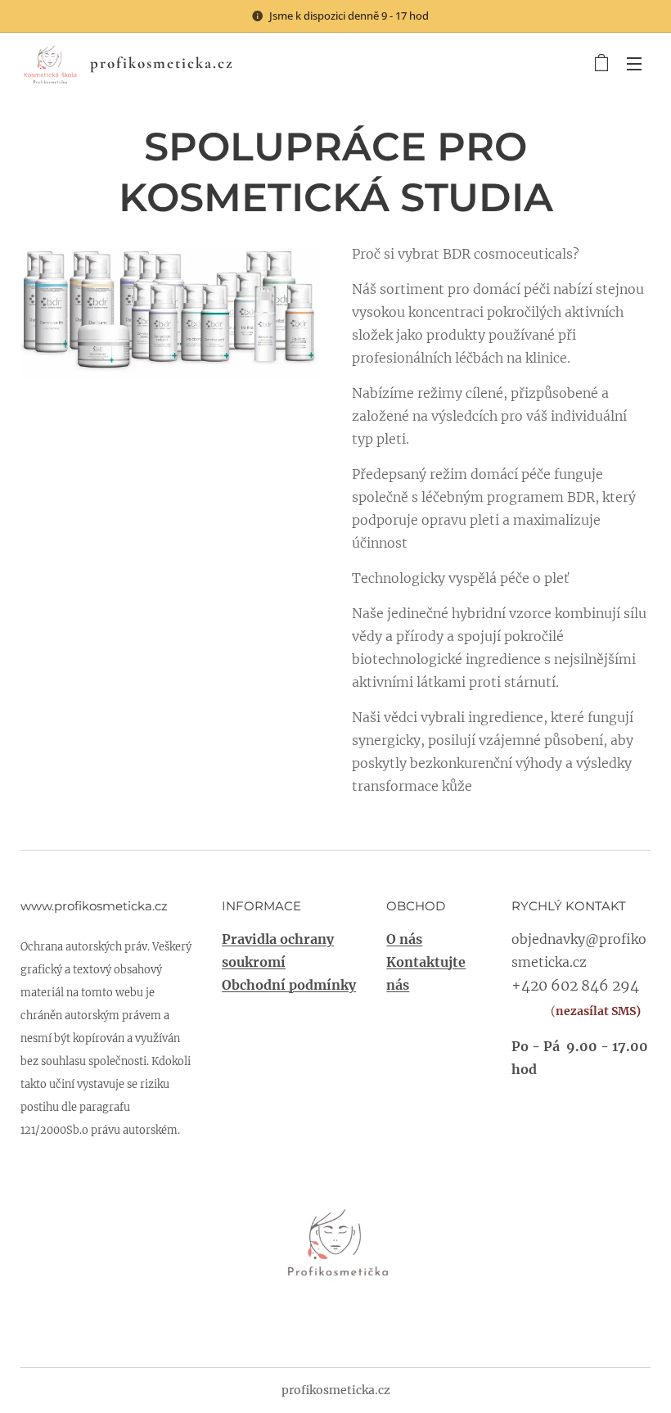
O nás (404, 939)
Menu (634, 63)
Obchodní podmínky (289, 985)
